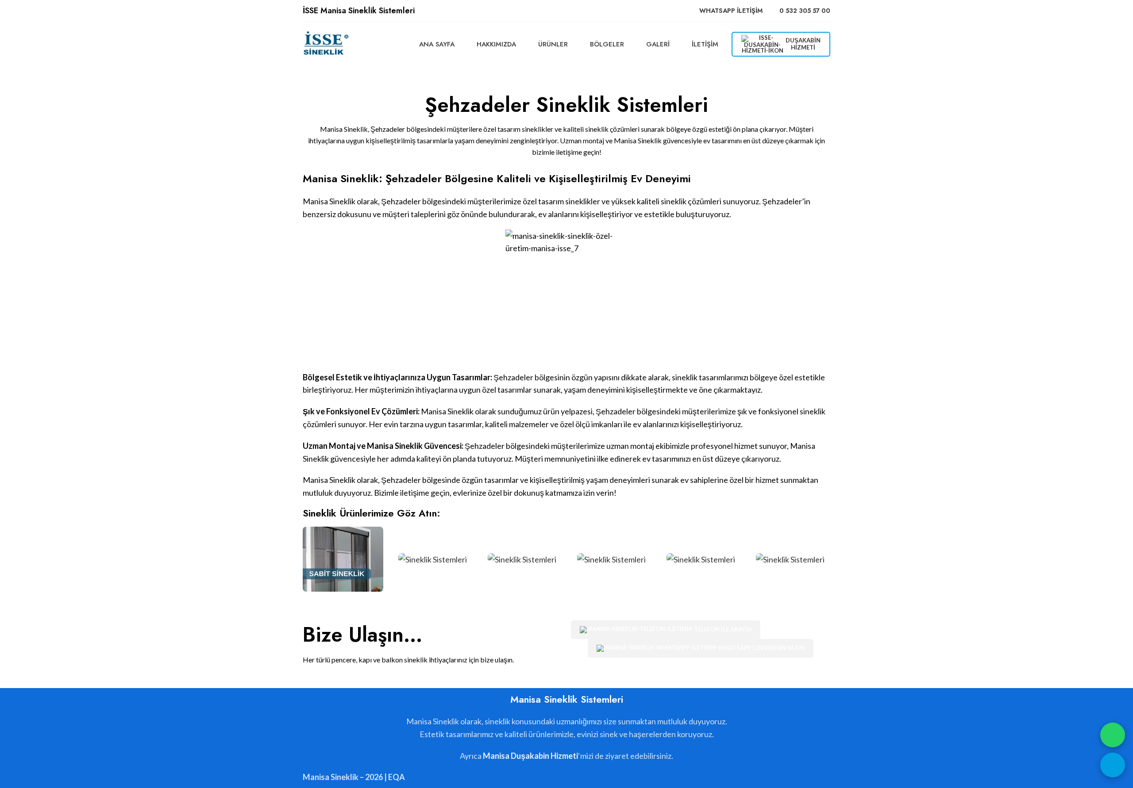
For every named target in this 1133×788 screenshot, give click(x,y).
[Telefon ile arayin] (1112, 765)
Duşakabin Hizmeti (803, 44)
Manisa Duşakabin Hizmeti (530, 756)
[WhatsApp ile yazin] (1112, 735)
